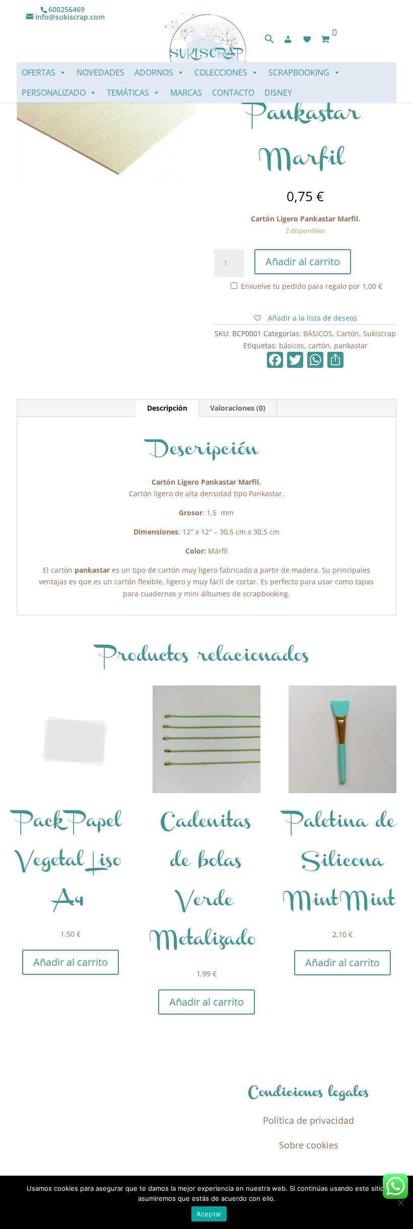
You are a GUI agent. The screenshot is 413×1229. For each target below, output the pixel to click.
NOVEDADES (100, 72)
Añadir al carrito (302, 261)
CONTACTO (233, 92)
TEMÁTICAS (128, 92)
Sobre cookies (308, 1145)
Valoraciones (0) (237, 408)
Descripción (167, 408)
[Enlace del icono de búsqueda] (269, 41)
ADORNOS (153, 72)
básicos (291, 345)
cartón (319, 345)
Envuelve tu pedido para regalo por (310, 286)
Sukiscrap (379, 333)
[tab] (167, 408)
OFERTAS (38, 72)
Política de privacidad (308, 1120)
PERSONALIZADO (54, 92)
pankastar (351, 345)
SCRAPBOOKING (298, 72)
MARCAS (186, 92)
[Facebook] (275, 361)
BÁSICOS (317, 333)
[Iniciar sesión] (288, 39)
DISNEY (278, 92)
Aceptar (209, 1214)
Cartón (347, 333)
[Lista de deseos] (307, 39)
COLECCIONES (220, 72)
